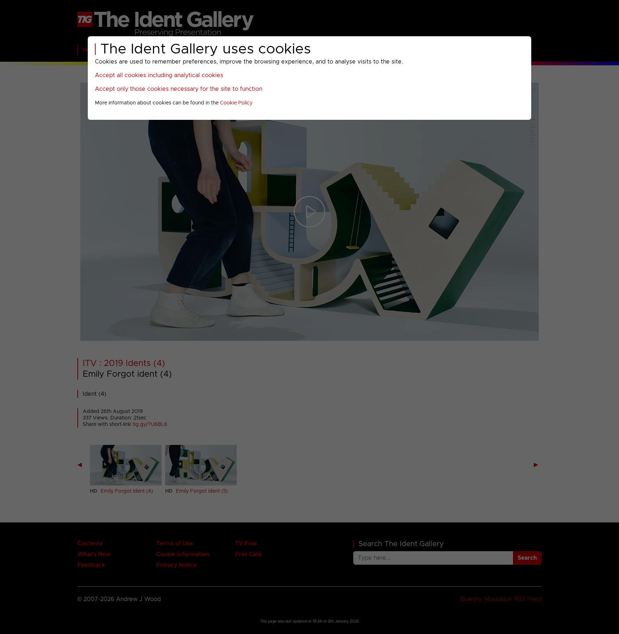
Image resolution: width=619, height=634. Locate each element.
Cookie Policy (236, 102)
